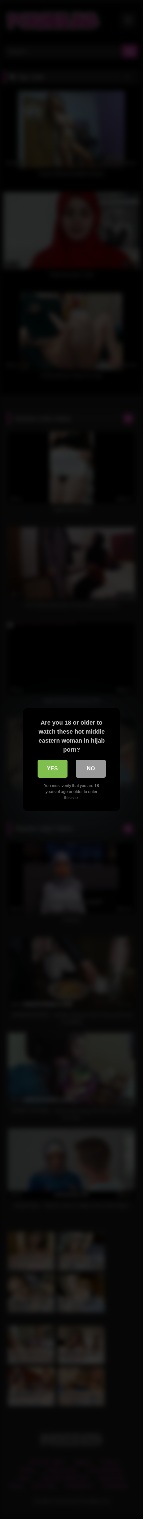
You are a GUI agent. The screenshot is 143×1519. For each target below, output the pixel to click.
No (91, 768)
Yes (52, 768)
